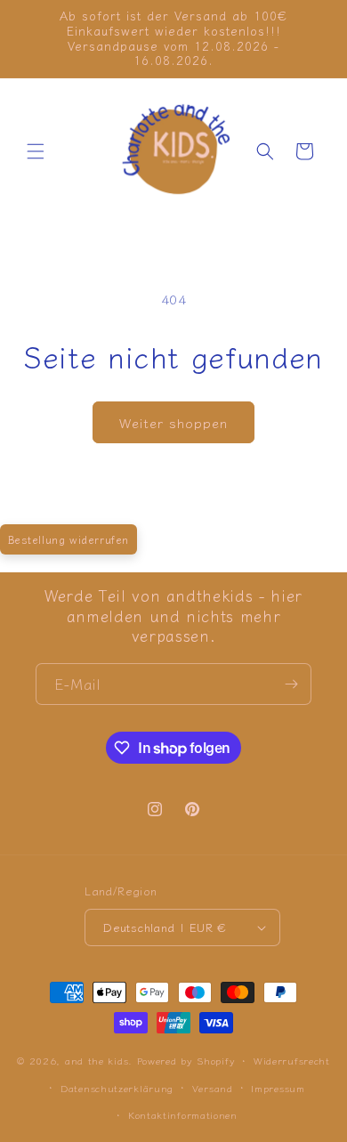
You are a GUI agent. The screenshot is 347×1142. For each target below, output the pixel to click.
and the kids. (101, 1060)
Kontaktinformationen (183, 1114)
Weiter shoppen (173, 422)
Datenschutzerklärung (117, 1088)
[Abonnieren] (291, 684)
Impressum (277, 1088)
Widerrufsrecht (292, 1060)
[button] (35, 151)
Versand (212, 1088)
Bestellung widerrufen (69, 539)
